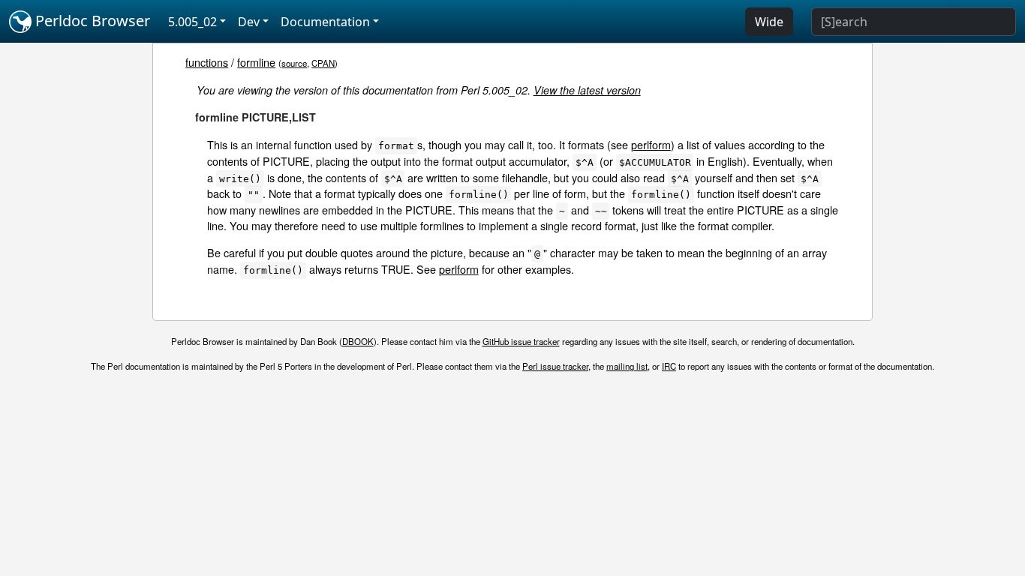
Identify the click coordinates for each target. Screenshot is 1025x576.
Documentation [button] (325, 22)
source (294, 63)
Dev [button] (249, 22)
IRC (669, 366)
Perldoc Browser (91, 20)
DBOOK (358, 341)
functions (206, 62)
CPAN (323, 63)
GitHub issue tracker (521, 341)
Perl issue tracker (555, 366)
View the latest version (587, 90)
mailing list (627, 366)
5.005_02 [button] (192, 22)
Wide (769, 22)
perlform (651, 144)
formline (256, 62)
